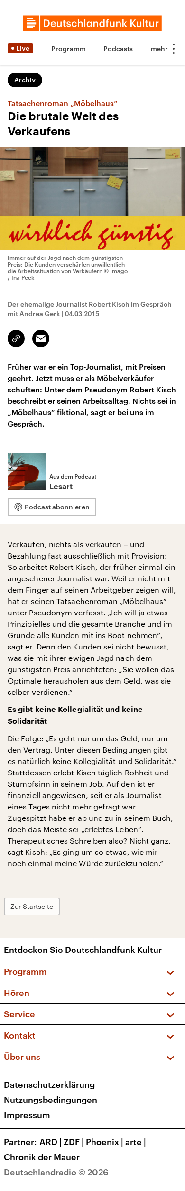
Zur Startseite (31, 906)
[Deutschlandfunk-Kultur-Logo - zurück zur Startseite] (92, 23)
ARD (50, 1142)
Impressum (27, 1115)
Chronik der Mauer (42, 1157)
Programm (68, 48)
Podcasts (118, 48)
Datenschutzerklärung (49, 1084)
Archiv (25, 80)
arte (135, 1142)
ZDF (74, 1142)
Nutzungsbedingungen (50, 1099)
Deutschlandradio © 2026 (56, 1172)
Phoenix (104, 1142)
